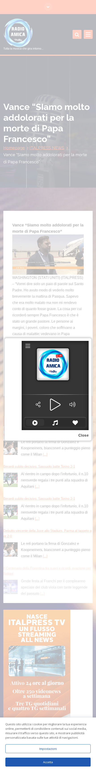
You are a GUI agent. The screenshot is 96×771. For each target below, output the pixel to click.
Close (83, 435)
